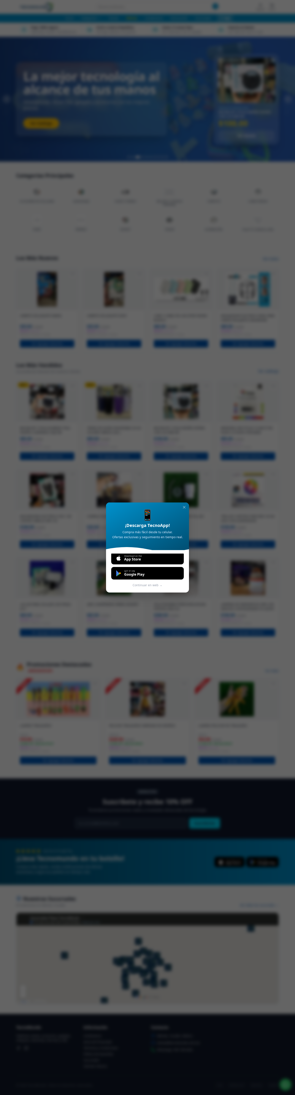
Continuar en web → (147, 585)
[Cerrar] (184, 507)
